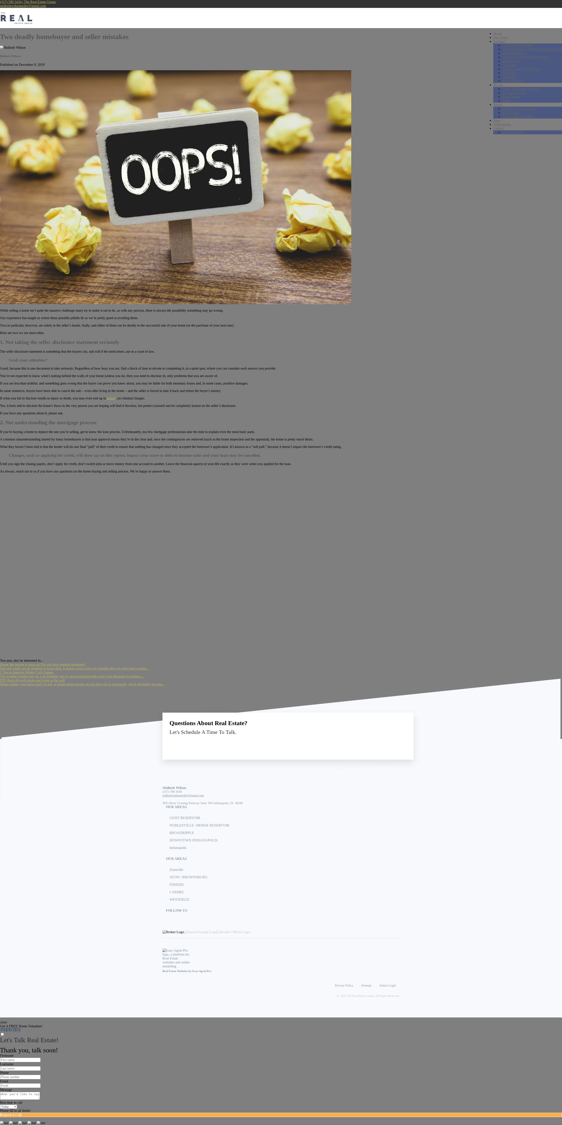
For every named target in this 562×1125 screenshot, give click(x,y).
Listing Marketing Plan (518, 116)
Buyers (498, 85)
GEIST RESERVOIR (517, 45)
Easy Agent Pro (202, 971)
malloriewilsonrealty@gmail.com (23, 6)
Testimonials (502, 124)
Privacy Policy (344, 985)
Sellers (498, 104)
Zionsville (509, 65)
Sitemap (366, 985)
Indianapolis (510, 61)
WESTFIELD (512, 81)
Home (497, 33)
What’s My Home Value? (519, 108)
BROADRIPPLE (514, 53)
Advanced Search (514, 93)
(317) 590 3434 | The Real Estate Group (28, 2)
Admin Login (387, 985)
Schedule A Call (513, 132)
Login (506, 100)
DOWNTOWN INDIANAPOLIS (526, 57)
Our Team (500, 37)
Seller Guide (510, 112)
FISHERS (509, 73)
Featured (499, 41)
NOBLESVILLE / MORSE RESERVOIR (532, 49)
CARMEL (509, 77)
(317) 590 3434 (172, 791)
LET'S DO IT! (10, 1030)
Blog (496, 120)
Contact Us (370, 742)
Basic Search (511, 97)
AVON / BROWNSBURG (521, 69)
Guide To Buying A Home (520, 89)
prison (111, 398)
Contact (498, 128)
